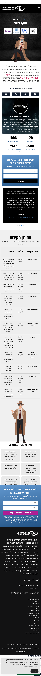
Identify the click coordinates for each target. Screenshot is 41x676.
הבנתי (34, 671)
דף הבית (25, 19)
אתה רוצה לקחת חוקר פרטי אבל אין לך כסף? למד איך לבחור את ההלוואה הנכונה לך (30, 484)
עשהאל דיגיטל (20, 652)
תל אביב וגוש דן (26, 78)
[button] (35, 94)
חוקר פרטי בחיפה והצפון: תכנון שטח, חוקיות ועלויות (30, 454)
